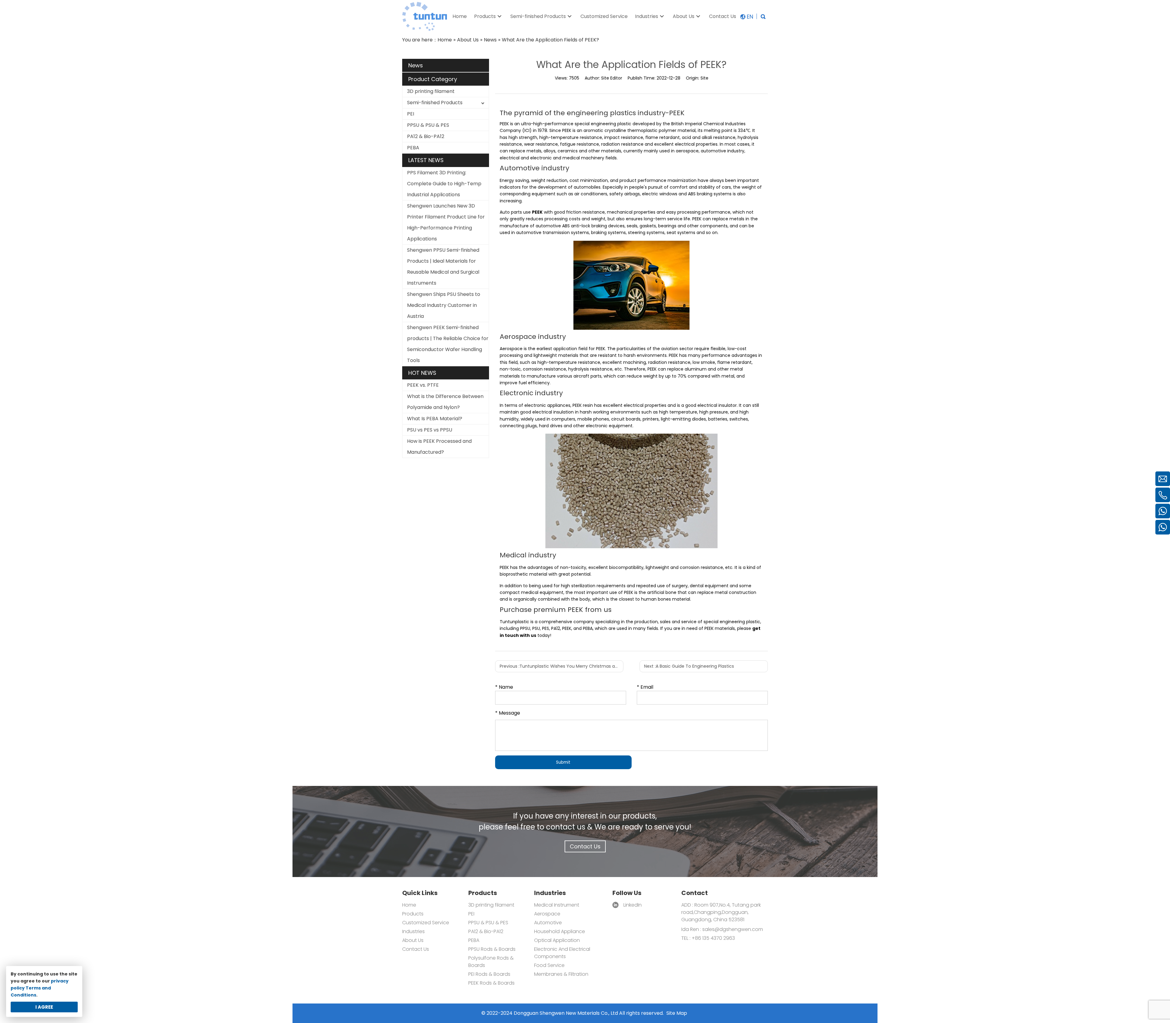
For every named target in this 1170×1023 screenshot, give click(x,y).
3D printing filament (431, 91)
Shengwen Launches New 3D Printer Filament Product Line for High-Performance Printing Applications (446, 222)
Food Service (549, 965)
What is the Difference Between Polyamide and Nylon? (445, 402)
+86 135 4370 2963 (712, 938)
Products (413, 913)
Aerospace (547, 913)
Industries (413, 931)
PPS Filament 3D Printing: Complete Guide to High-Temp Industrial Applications (444, 183)
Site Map (676, 1013)
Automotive (548, 922)
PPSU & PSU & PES (428, 125)
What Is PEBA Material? (434, 418)
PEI (410, 113)
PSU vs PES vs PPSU (429, 429)
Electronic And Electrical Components (562, 953)
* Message (507, 712)
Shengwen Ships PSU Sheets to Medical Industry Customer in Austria (443, 305)
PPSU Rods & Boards (492, 949)
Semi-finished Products (435, 102)
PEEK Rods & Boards (491, 982)
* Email (645, 687)
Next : (689, 666)
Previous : (561, 666)
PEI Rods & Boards (489, 974)
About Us (413, 940)
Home (409, 904)
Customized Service (425, 922)
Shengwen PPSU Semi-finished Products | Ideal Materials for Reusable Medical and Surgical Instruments (443, 266)
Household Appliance (559, 931)
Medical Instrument (556, 904)
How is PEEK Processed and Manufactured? (439, 447)
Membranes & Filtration (561, 974)
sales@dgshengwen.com (732, 929)
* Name (504, 687)
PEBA (413, 147)
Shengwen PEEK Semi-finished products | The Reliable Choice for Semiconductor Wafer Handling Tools (447, 344)
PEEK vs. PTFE (423, 385)
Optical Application (557, 940)
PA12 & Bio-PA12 (425, 136)
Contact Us (585, 846)
